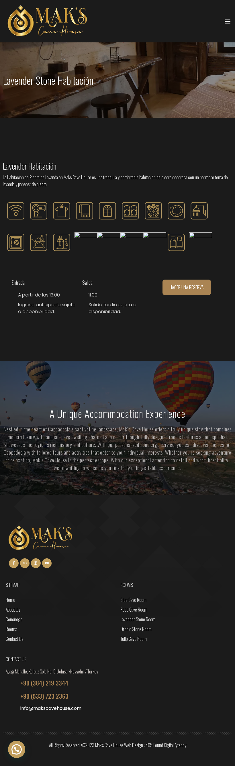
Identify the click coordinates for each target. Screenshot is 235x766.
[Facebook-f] (14, 563)
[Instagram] (36, 563)
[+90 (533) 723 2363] (11, 696)
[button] (227, 21)
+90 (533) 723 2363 (44, 696)
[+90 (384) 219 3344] (11, 683)
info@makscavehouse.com (50, 708)
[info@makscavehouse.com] (11, 709)
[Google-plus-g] (25, 563)
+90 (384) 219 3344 (44, 682)
